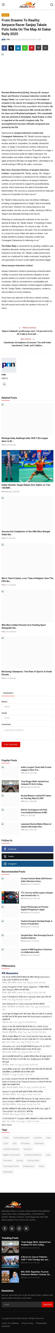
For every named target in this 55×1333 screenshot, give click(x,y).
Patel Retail (39, 1143)
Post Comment (10, 744)
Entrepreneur (28, 1166)
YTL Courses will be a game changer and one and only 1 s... (37, 894)
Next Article (26, 339)
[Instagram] (19, 1228)
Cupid (5, 1143)
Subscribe (47, 1304)
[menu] (3, 5)
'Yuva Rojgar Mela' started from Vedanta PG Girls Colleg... (35, 782)
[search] (51, 5)
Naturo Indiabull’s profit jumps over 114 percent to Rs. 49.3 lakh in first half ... (27, 332)
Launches (38, 1137)
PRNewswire (41, 1323)
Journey (20, 1160)
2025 (14, 1143)
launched (27, 1149)
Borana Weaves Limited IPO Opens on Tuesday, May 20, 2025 (36, 797)
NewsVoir (6, 1326)
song (48, 1155)
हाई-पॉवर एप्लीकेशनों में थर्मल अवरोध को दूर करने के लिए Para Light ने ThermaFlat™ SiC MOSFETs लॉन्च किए (26, 1110)
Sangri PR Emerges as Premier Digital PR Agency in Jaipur (34, 908)
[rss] (26, 1228)
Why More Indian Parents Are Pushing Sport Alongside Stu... (24, 626)
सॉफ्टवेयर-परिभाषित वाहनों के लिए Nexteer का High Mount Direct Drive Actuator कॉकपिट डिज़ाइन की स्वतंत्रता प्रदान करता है (26, 1100)
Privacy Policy (27, 1323)
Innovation (7, 1160)
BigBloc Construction (11, 1155)
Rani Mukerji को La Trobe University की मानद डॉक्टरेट (23, 1004)
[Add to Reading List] (45, 47)
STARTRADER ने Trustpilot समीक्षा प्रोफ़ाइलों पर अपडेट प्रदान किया (27, 1118)
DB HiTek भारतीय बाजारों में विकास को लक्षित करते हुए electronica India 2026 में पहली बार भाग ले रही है (26, 978)
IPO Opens (25, 1143)
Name (4, 701)
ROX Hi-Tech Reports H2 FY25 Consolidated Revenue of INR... (34, 811)
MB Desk (5, 491)
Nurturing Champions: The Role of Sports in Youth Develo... (27, 673)
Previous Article (29, 328)
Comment (6, 724)
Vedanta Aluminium (11, 1149)
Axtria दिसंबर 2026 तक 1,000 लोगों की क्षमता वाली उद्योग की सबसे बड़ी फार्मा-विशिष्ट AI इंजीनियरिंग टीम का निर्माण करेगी (27, 1070)
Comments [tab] (8, 693)
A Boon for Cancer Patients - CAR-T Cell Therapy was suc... (35, 1258)
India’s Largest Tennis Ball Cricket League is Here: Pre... (36, 768)
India (48, 1137)
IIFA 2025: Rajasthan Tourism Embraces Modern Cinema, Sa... (36, 1273)
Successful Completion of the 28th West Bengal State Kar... (26, 533)
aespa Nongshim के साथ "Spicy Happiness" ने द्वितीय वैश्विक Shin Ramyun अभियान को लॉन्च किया (25, 988)
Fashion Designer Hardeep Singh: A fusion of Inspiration (36, 922)
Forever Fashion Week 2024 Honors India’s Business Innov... (36, 879)
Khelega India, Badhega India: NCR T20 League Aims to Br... (25, 439)
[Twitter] (12, 1228)
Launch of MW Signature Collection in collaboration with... (36, 950)
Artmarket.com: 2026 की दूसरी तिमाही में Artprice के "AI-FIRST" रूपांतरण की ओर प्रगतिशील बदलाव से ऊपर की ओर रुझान (26, 1047)
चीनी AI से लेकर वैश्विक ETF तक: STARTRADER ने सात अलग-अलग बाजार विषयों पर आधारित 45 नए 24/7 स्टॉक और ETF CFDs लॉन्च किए (26, 1037)
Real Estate (7, 1172)
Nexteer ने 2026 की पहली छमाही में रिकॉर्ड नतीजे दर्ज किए (22, 1091)
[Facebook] (5, 1228)
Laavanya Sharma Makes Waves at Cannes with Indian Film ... (36, 825)
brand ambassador (21, 1137)
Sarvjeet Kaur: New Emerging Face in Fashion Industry (37, 936)
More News (7, 1125)
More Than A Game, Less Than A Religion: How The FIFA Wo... (27, 579)
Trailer (41, 1166)
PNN (4, 374)
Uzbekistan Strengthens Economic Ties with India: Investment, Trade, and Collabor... (27, 344)
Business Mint (33, 1160)
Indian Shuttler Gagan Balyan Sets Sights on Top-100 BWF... (26, 486)
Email (4, 713)
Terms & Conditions (10, 1323)
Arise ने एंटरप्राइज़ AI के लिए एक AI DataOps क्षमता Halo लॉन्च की (26, 996)
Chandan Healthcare (32, 1155)
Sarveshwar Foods (11, 1166)
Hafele (6, 1137)
